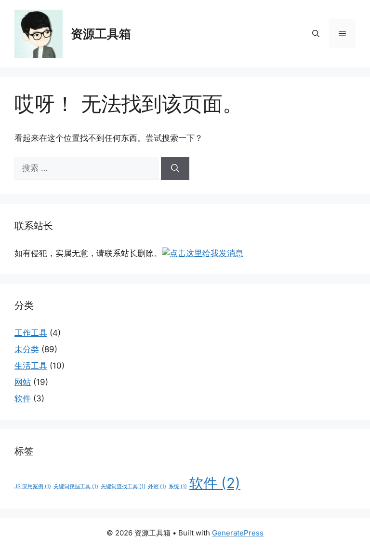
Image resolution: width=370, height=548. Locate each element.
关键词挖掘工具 (75, 486)
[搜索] (175, 168)
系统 (178, 486)
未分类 (26, 349)
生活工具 (30, 365)
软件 (22, 398)
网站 (22, 382)
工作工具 (30, 333)
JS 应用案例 (32, 486)
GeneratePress (238, 532)
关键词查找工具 (123, 486)
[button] (316, 33)
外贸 (157, 486)
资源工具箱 (101, 34)
